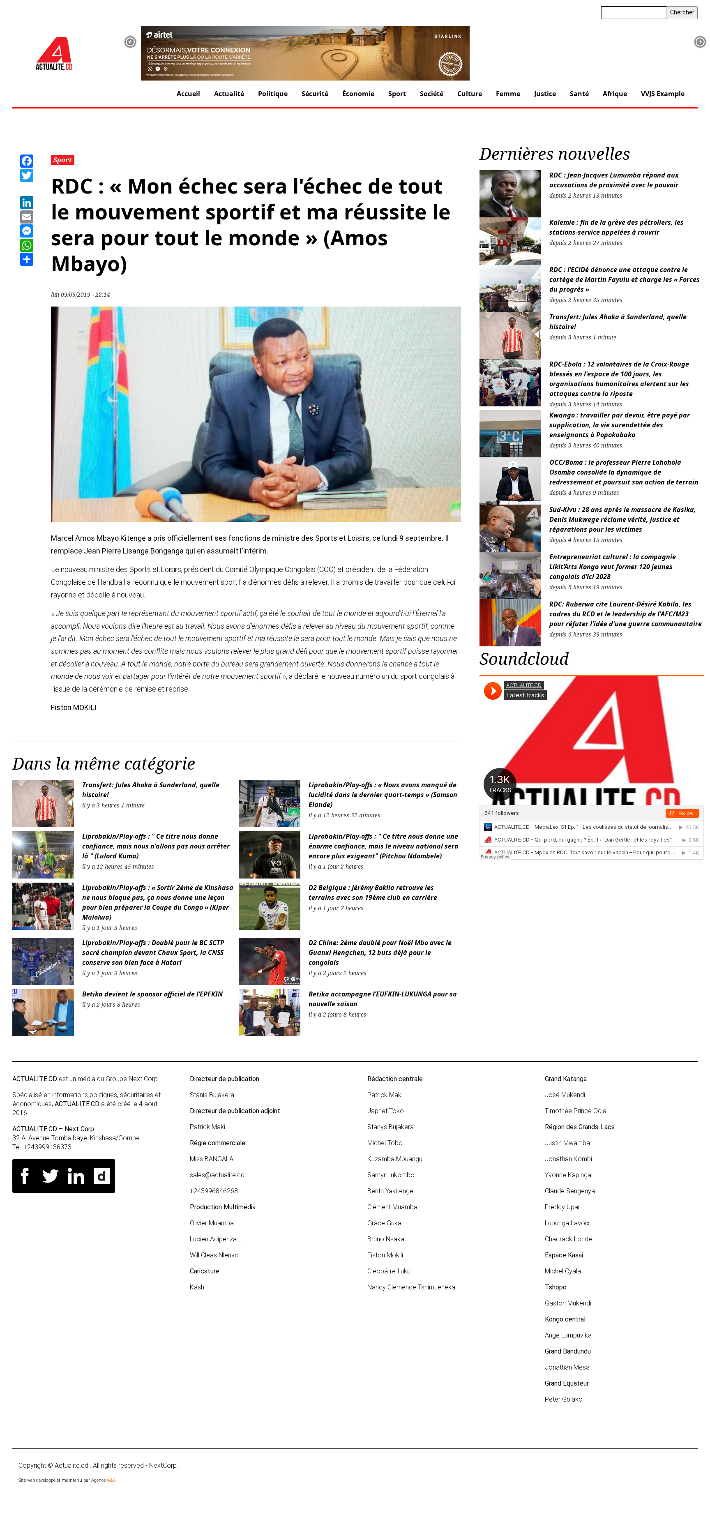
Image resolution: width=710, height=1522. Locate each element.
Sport (397, 93)
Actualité (229, 93)
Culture (469, 93)
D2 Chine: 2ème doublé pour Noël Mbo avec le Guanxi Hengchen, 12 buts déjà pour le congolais (380, 952)
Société (431, 93)
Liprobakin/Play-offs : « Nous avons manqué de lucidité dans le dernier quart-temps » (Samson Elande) (383, 794)
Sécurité (315, 93)
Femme (508, 93)
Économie (358, 93)
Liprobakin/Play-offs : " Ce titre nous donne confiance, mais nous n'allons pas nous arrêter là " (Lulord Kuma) (156, 846)
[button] (130, 41)
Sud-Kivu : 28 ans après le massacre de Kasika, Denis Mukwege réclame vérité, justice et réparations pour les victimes (622, 519)
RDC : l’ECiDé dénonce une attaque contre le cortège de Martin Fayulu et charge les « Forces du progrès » (624, 279)
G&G (111, 1480)
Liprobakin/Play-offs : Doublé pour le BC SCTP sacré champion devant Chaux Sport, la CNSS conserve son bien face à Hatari (153, 952)
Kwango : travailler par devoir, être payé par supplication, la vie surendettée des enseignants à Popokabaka (619, 424)
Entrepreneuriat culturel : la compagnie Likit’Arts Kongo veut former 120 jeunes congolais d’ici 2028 (612, 566)
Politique (273, 93)
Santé (579, 93)
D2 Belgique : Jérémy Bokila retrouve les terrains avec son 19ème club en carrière (373, 892)
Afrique (615, 93)
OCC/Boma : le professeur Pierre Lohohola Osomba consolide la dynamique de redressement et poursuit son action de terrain (623, 472)
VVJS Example (663, 93)
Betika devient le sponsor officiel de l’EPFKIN (152, 994)
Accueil (188, 93)
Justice (545, 93)
